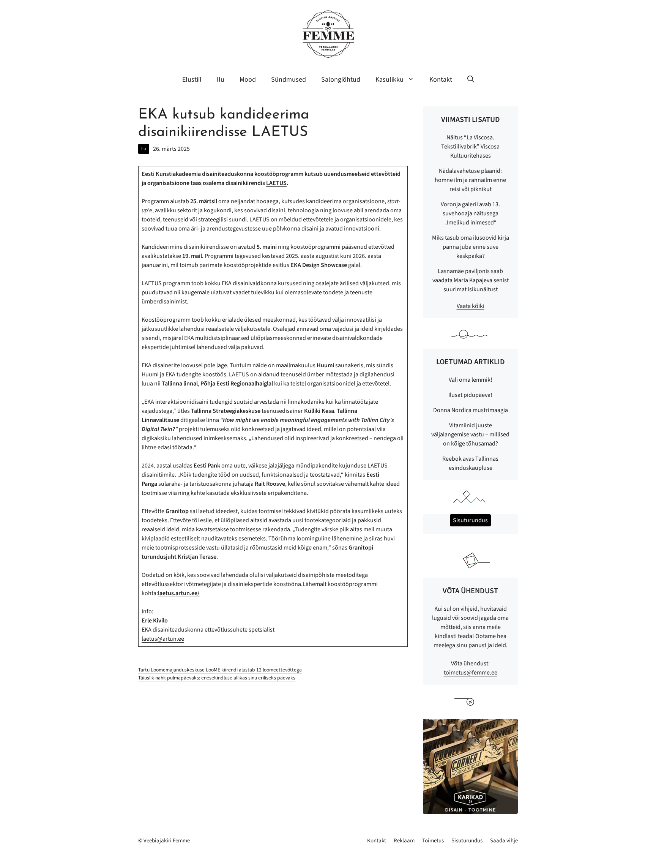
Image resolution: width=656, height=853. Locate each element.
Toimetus (433, 841)
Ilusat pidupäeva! (470, 395)
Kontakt (440, 79)
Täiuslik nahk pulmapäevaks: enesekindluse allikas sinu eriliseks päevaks (216, 677)
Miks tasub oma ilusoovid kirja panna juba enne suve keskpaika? (470, 247)
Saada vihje (504, 841)
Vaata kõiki (470, 306)
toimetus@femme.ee (470, 672)
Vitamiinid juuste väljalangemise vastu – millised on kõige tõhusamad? (470, 434)
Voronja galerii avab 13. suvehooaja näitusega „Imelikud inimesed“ (470, 213)
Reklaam (404, 841)
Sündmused (288, 79)
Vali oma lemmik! (470, 380)
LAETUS (276, 183)
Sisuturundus (467, 841)
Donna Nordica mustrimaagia (470, 410)
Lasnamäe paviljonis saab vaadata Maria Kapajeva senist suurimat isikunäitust (470, 280)
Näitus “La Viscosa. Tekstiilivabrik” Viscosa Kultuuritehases (470, 146)
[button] (471, 79)
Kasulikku (389, 79)
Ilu (220, 79)
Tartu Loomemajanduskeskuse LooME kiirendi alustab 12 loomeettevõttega (220, 669)
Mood (248, 79)
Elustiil (192, 79)
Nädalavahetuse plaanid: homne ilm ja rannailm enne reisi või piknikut (470, 180)
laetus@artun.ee (163, 639)
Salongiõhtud (340, 79)
